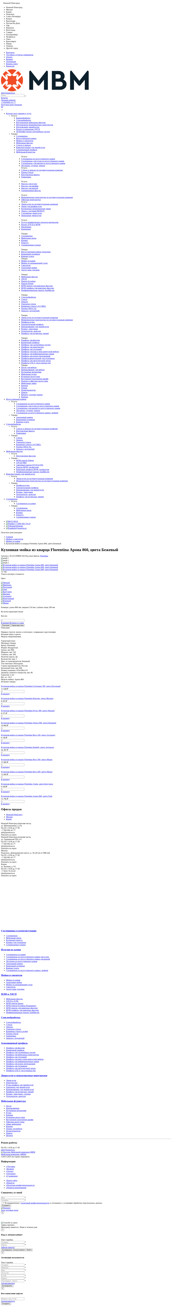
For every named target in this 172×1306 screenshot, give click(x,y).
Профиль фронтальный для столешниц (38, 358)
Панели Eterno (27, 283)
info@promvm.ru (8, 93)
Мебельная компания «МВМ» (14, 1154)
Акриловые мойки (29, 268)
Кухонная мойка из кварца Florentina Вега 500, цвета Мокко (26, 759)
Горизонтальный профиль (32, 324)
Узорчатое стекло (28, 304)
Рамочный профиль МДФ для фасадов (32, 469)
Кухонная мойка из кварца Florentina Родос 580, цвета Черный (28, 711)
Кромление (26, 229)
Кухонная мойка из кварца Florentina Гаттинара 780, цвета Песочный (30, 686)
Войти (29, 1250)
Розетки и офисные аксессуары (34, 381)
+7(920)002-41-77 (8, 102)
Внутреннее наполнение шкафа (34, 379)
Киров (9, 819)
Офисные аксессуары (15, 1122)
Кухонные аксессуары (30, 376)
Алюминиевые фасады (31, 190)
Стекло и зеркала (23, 145)
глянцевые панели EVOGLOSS (29, 465)
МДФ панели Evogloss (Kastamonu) (21, 1006)
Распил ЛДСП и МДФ (30, 225)
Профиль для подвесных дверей (35, 333)
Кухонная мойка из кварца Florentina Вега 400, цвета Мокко (26, 772)
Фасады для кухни (29, 184)
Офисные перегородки (31, 200)
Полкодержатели (28, 390)
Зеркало (24, 302)
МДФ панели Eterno (14, 1003)
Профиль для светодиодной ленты (36, 361)
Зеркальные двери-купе (31, 215)
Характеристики (17, 625)
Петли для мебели (29, 367)
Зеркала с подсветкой (30, 311)
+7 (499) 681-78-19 (22, 524)
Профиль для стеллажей (31, 349)
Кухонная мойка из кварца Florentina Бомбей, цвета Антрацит (27, 747)
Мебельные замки (29, 383)
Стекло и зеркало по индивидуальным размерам (42, 170)
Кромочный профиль (30, 342)
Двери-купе (11, 1080)
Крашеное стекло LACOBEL (33, 306)
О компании (12, 1176)
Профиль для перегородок (32, 347)
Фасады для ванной (29, 188)
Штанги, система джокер (32, 395)
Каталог (4, 98)
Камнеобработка (23, 118)
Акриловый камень (24, 417)
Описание (5, 625)
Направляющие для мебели (33, 370)
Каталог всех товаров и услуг (18, 113)
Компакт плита (27, 256)
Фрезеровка (26, 227)
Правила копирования (16, 1188)
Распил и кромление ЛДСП (28, 129)
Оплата (9, 57)
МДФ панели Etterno (25, 460)
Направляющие (12, 1108)
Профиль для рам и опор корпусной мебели (25, 1059)
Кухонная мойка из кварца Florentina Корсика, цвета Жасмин (27, 698)
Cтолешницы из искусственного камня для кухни (27, 957)
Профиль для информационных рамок (37, 354)
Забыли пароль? (8, 1247)
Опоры (24, 388)
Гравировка (26, 177)
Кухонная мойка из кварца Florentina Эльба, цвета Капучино (27, 784)
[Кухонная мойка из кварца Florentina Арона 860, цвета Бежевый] (29, 565)
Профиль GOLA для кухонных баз (36, 363)
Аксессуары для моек (30, 270)
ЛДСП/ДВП (21, 463)
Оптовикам (11, 61)
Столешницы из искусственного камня (38, 159)
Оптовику (11, 1174)
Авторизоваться (8, 1283)
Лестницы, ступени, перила (33, 166)
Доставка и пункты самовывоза (19, 55)
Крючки (24, 397)
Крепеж (24, 386)
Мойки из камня (28, 261)
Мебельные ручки (29, 374)
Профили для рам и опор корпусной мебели (40, 352)
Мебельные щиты (28, 238)
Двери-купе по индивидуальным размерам (39, 204)
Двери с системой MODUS (32, 211)
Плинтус (25, 243)
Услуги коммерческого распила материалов (39, 222)
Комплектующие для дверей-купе (30, 147)
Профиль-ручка (28, 322)
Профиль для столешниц (16, 1066)
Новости (10, 1183)
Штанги (9, 1135)
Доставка (10, 1166)
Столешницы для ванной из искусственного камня (43, 163)
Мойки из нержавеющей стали (34, 263)
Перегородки (11, 1083)
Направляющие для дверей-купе (35, 327)
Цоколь (24, 392)
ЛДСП (24, 279)
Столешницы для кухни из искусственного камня (42, 161)
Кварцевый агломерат (30, 254)
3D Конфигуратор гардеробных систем (33, 132)
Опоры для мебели (14, 1129)
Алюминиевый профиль (26, 150)
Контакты (10, 52)
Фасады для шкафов (29, 186)
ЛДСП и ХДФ (12, 1001)
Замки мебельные (13, 1124)
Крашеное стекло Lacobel (17, 1031)
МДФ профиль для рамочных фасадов (37, 288)
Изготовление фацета (30, 175)
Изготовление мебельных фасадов (31, 122)
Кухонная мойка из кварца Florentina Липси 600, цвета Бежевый (28, 723)
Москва (9, 817)
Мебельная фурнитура (25, 152)
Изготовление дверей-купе (27, 127)
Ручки (8, 1113)
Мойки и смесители (24, 141)
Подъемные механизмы (31, 372)
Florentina (44, 556)
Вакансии (10, 66)
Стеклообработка (23, 120)
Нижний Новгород (14, 815)
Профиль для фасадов (30, 340)
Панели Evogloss (28, 281)
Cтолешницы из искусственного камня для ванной (28, 959)
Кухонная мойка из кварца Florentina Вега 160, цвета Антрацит (28, 735)
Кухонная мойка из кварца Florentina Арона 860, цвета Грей (26, 796)
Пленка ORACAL (29, 308)
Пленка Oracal (27, 172)
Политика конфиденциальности (20, 1185)
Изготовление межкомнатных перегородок (34, 125)
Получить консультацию (11, 105)
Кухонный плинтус (14, 940)
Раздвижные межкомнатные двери (36, 209)
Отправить (6, 1205)
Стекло (24, 299)
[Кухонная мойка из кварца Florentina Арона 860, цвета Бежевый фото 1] (29, 567)
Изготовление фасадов (26, 456)
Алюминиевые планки (31, 245)
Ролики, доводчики (29, 329)
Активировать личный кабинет (13, 1250)
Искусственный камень (26, 138)
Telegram (19, 526)
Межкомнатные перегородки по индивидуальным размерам (47, 197)
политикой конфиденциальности (35, 1203)
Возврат (9, 59)
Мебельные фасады (24, 143)
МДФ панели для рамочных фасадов (37, 286)
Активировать (7, 1286)
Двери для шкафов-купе (31, 206)
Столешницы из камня (26, 503)
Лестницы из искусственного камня (21, 961)
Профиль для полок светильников (35, 356)
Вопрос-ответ (12, 64)
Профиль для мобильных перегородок (22, 1055)
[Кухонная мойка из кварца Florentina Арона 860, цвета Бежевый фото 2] (29, 569)
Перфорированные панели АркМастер (37, 290)
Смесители (26, 265)
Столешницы (22, 136)
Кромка (24, 240)
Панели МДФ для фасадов (27, 467)
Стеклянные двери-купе (31, 213)
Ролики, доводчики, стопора (18, 1094)
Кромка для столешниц (16, 942)
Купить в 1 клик (17, 623)
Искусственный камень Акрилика (36, 252)
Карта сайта (11, 1180)
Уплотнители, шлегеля (31, 331)
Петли (8, 1106)
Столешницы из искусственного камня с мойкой (37, 413)
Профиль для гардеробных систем (35, 345)
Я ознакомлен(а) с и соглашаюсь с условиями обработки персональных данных (53, 1203)
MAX (15, 521)
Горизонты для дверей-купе (18, 1087)
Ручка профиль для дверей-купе (19, 1085)
